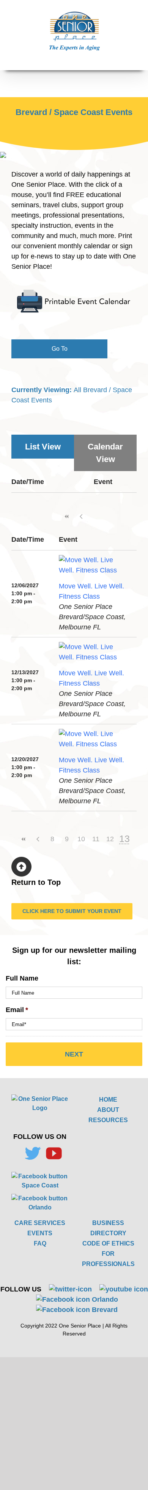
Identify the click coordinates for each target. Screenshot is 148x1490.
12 (110, 839)
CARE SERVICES (39, 1223)
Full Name (22, 978)
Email (17, 1010)
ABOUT (108, 1110)
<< (67, 516)
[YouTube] (53, 1153)
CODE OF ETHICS (108, 1243)
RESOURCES (108, 1120)
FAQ (40, 1243)
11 (95, 839)
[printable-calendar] (74, 292)
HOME (108, 1099)
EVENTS (39, 1233)
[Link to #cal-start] (21, 867)
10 (81, 839)
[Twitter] (32, 1153)
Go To (60, 348)
